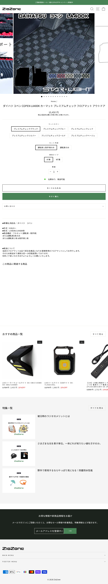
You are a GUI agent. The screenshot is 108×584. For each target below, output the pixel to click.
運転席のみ (64, 147)
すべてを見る (97, 408)
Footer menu (9, 561)
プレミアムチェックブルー (54, 128)
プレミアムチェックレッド (82, 128)
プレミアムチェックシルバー (24, 135)
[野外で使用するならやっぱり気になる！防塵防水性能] (18, 480)
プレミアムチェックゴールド (53, 135)
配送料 (43, 115)
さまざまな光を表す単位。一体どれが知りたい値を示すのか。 (70, 443)
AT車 (49, 159)
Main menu (8, 555)
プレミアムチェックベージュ (83, 135)
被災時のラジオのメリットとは (54, 416)
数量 (54, 167)
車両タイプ (53, 155)
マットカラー (54, 124)
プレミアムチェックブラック (26, 128)
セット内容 (53, 143)
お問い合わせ (9, 206)
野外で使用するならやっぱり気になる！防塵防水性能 (65, 470)
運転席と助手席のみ (46, 147)
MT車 (58, 159)
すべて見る (98, 334)
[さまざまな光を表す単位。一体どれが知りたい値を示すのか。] (18, 453)
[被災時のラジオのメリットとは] (18, 427)
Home (53, 101)
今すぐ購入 (54, 196)
